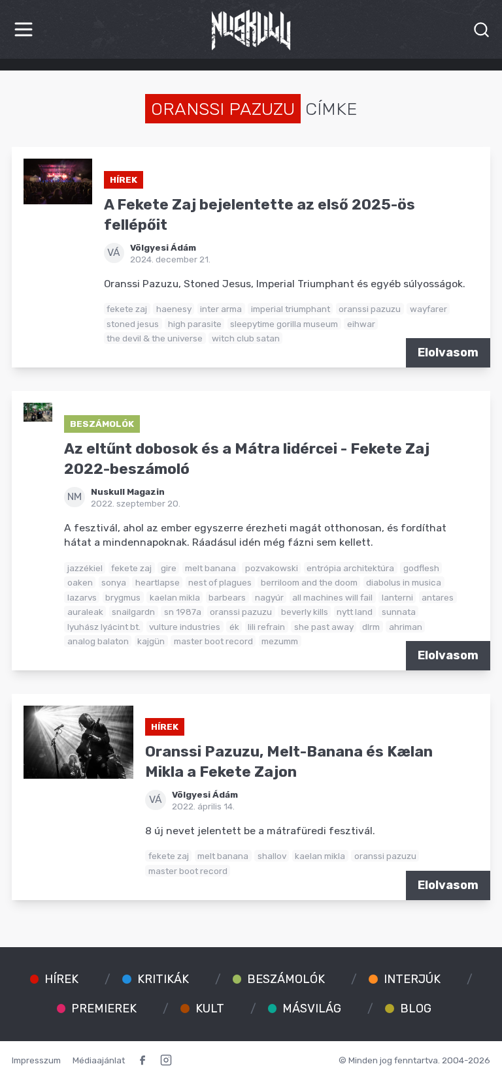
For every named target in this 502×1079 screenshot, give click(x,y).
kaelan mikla (175, 597)
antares (438, 597)
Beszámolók (102, 423)
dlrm (371, 626)
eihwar (361, 324)
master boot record (213, 641)
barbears (227, 597)
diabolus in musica (403, 582)
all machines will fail (332, 597)
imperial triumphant (290, 309)
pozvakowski (271, 568)
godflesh (421, 568)
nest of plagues (220, 582)
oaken (80, 582)
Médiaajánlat (99, 1060)
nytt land (355, 611)
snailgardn (133, 611)
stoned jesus (133, 324)
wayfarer (428, 309)
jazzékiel (85, 568)
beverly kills (304, 611)
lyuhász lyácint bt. (104, 626)
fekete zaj (127, 309)
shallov (272, 856)
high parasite (195, 324)
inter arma (221, 309)
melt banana (210, 568)
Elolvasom (448, 352)
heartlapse (157, 582)
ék (234, 626)
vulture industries (184, 626)
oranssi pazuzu (370, 309)
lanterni (397, 597)
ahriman (405, 626)
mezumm (279, 641)
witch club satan (246, 338)
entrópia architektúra (350, 568)
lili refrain (266, 626)
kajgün (151, 641)
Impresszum (36, 1060)
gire (168, 568)
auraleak (85, 611)
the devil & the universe (155, 338)
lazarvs (82, 597)
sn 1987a (182, 611)
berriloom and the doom (309, 582)
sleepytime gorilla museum (284, 324)
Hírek (123, 179)
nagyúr (269, 597)
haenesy (174, 309)
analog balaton (98, 641)
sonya (113, 582)
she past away (324, 626)
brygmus (123, 597)
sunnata (399, 611)
